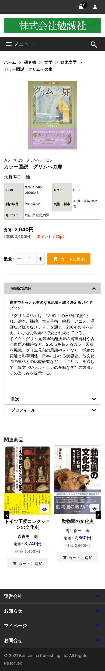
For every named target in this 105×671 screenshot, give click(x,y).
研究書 (30, 62)
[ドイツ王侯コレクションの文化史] (27, 479)
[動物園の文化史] (77, 479)
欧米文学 (69, 62)
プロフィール (23, 410)
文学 (48, 62)
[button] (64, 93)
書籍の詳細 (21, 288)
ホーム (10, 62)
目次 (15, 398)
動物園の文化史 (78, 521)
